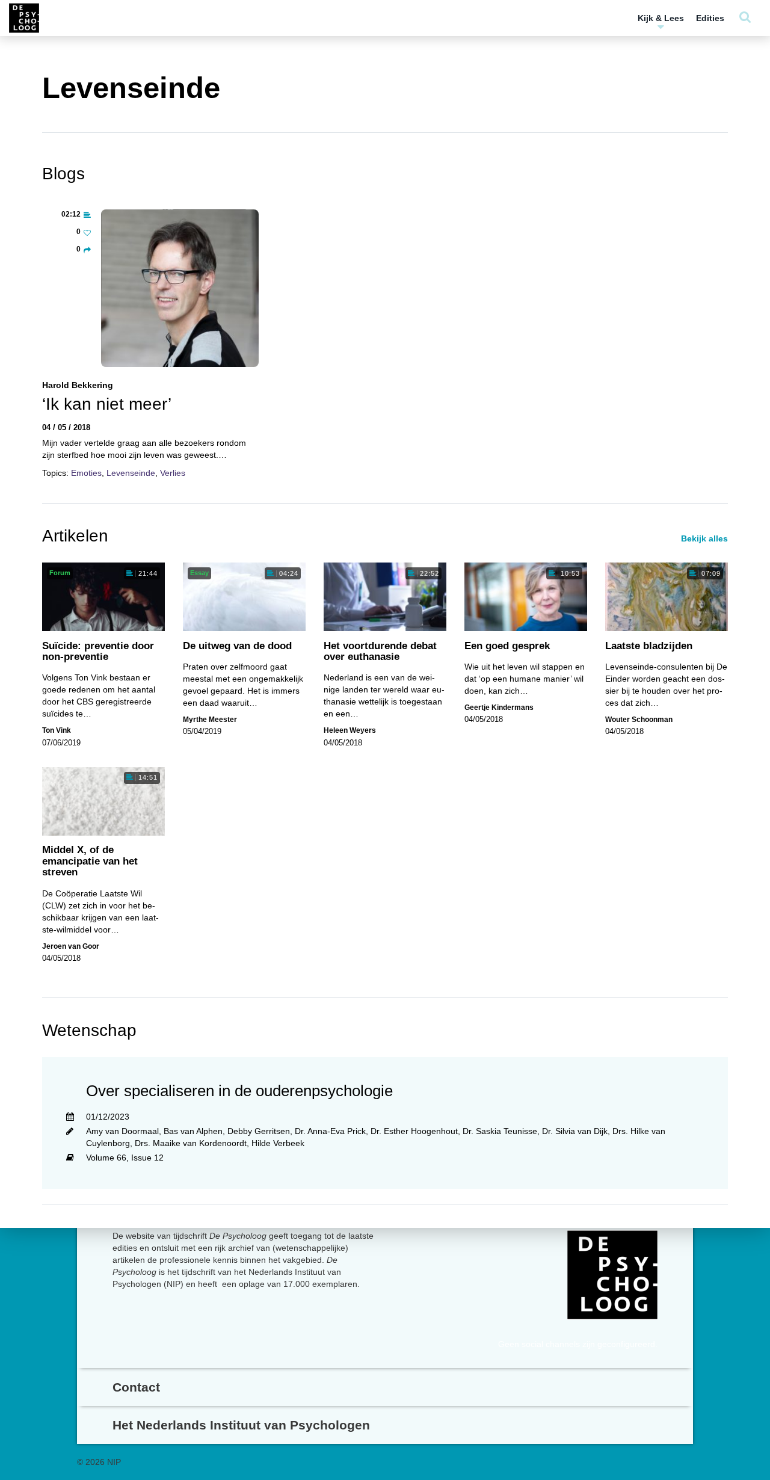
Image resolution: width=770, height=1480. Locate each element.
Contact (136, 1387)
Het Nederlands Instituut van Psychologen (241, 1425)
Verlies (172, 473)
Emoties (86, 473)
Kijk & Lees (661, 18)
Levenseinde (130, 473)
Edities (710, 18)
